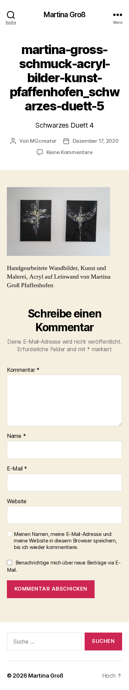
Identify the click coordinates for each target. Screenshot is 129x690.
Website (16, 501)
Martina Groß (65, 14)
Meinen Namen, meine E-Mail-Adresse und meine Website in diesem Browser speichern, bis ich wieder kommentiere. (65, 540)
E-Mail (17, 469)
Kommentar (23, 370)
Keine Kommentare (69, 152)
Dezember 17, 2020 (96, 141)
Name (16, 436)
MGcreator (43, 141)
